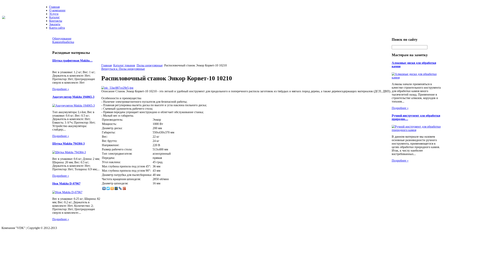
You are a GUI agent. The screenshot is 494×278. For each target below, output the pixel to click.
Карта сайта (57, 27)
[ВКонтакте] (104, 188)
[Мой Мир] (116, 188)
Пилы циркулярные (150, 65)
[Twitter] (108, 188)
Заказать (54, 24)
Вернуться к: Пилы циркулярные (123, 68)
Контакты (55, 20)
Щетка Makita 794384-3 (68, 143)
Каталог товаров (124, 65)
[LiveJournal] (120, 188)
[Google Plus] (124, 188)
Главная (54, 6)
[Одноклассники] (112, 188)
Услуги (53, 13)
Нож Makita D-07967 (66, 183)
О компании (57, 10)
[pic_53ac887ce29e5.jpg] (117, 87)
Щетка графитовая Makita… (72, 60)
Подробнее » (60, 89)
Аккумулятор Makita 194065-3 (73, 96)
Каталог (54, 17)
